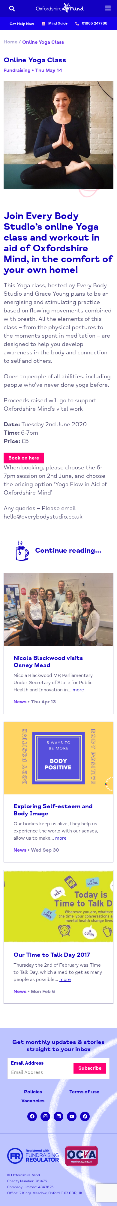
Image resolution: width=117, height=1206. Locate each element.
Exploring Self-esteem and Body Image (53, 810)
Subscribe (89, 1068)
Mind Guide (58, 23)
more (78, 690)
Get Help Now (22, 24)
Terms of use (84, 1092)
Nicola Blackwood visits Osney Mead (48, 662)
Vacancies (32, 1101)
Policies (33, 1092)
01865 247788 (94, 23)
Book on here (23, 458)
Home (10, 42)
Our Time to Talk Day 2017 (52, 955)
